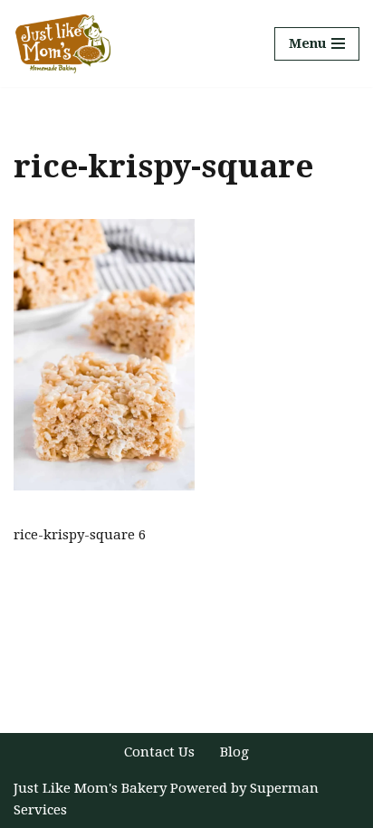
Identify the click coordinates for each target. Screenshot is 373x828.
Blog (234, 752)
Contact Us (159, 752)
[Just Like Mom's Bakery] (68, 43)
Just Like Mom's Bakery (92, 788)
